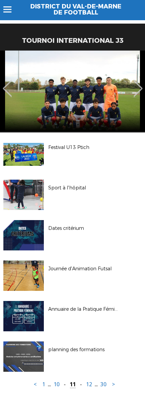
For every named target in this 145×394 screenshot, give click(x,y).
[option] (72, 91)
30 (103, 384)
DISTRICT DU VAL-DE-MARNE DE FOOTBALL (75, 9)
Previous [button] (7, 83)
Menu (10, 9)
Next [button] (138, 83)
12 (89, 384)
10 (57, 384)
